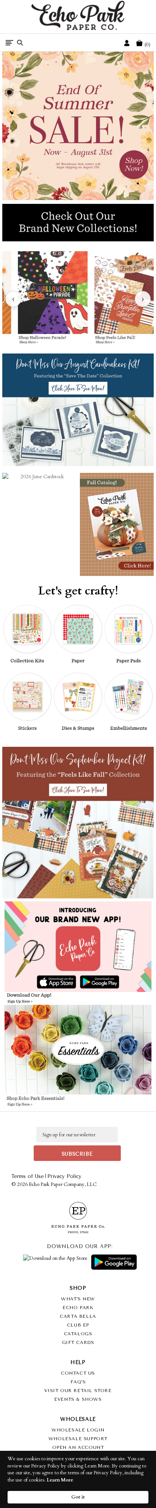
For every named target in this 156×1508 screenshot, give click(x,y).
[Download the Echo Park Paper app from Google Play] (113, 982)
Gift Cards (78, 1342)
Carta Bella (78, 1316)
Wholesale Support (78, 1438)
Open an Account (78, 1447)
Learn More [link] (60, 1480)
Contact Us (78, 1373)
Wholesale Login (78, 1430)
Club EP (78, 1325)
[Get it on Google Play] (114, 1262)
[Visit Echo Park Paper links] (78, 938)
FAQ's (78, 1381)
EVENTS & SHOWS (77, 1399)
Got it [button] (78, 1497)
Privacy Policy (64, 1176)
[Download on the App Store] (55, 1262)
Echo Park (77, 1307)
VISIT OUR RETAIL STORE (77, 1390)
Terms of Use (27, 1176)
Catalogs (78, 1333)
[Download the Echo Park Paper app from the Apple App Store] (42, 982)
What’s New (78, 1299)
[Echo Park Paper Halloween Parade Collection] (52, 299)
